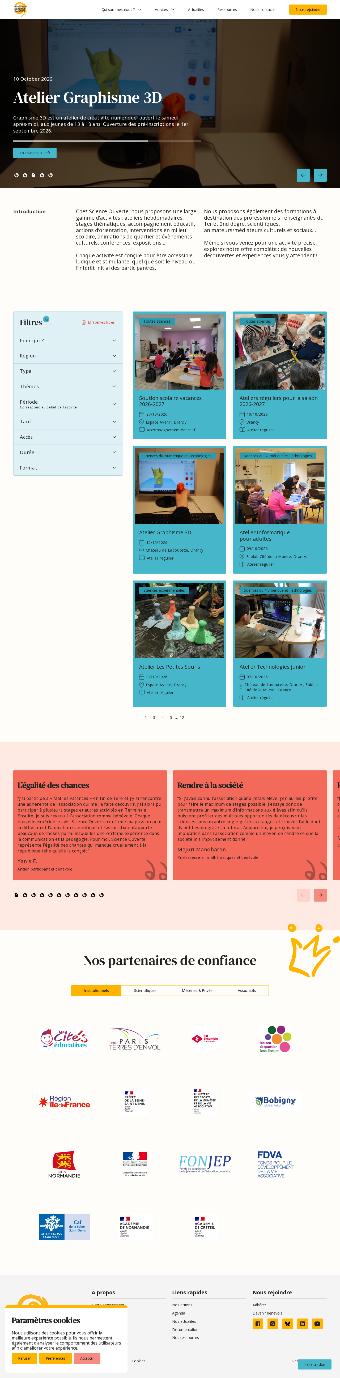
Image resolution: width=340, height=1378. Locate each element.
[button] (303, 175)
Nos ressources (185, 1337)
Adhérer (259, 1304)
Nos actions (182, 1304)
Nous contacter (263, 9)
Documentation (185, 1329)
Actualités (196, 9)
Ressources (227, 9)
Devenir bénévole (268, 1313)
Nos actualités (184, 1321)
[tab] (96, 990)
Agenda (178, 1313)
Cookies (139, 1360)
